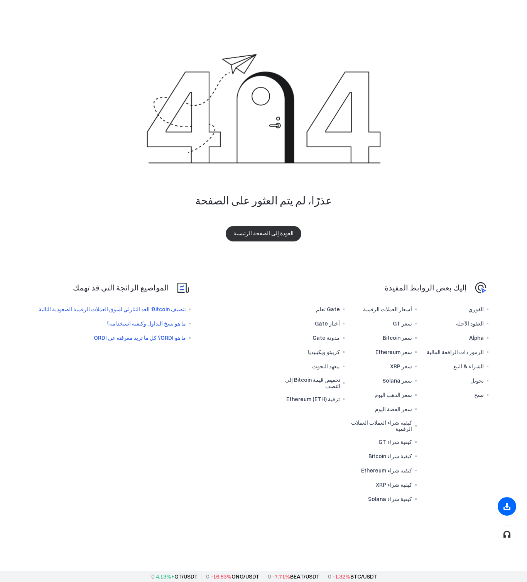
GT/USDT (186, 577)
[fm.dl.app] (507, 506)
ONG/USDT (245, 577)
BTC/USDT (363, 577)
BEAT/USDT (305, 577)
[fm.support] (507, 534)
